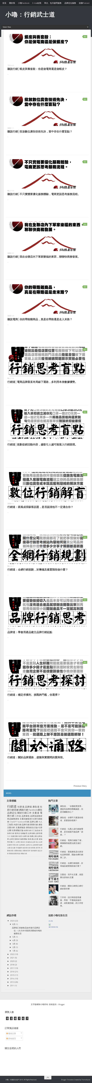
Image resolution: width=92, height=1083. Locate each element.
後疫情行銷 (26, 848)
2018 (12, 964)
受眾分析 (15, 845)
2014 (12, 978)
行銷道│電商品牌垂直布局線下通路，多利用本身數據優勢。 (42, 382)
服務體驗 (23, 839)
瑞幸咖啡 (34, 850)
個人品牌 (39, 842)
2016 (12, 971)
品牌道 (28, 806)
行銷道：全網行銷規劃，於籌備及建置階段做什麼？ (37, 569)
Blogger (61, 1004)
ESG (14, 842)
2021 (12, 957)
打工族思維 (36, 830)
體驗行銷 (24, 853)
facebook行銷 (23, 821)
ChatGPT (13, 821)
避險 (40, 839)
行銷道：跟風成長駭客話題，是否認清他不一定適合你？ (40, 507)
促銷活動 (14, 836)
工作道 (18, 815)
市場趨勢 (19, 848)
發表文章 (12, 1033)
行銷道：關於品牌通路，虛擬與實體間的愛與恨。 (36, 757)
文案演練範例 (26, 818)
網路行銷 (23, 810)
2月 (13, 947)
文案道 (35, 812)
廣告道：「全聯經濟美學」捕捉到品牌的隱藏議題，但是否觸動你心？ (71, 809)
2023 (12, 920)
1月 (13, 950)
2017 (12, 968)
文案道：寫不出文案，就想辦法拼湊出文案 (71, 876)
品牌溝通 (38, 833)
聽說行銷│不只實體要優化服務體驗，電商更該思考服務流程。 (43, 194)
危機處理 (23, 833)
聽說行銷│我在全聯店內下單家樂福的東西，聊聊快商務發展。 (43, 257)
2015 (12, 975)
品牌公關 (34, 821)
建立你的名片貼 (53, 927)
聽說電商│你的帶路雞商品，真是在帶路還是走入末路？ (39, 319)
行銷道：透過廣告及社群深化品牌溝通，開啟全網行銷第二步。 (71, 854)
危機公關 (33, 836)
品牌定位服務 (70, 3)
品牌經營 (35, 845)
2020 (12, 961)
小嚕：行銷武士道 (30, 14)
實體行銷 (34, 824)
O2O (9, 836)
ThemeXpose (85, 1079)
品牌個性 (22, 845)
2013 (12, 982)
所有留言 (12, 1038)
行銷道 (12, 806)
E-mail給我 (36, 3)
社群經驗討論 (18, 830)
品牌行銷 (26, 824)
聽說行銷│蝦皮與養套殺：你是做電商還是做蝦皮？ (37, 69)
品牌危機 (31, 833)
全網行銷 (25, 836)
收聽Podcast (84, 3)
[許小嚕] (50, 923)
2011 (12, 985)
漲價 (29, 839)
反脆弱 (9, 845)
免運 (20, 836)
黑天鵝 (9, 842)
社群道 (20, 806)
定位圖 (13, 848)
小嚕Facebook (23, 3)
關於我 (12, 3)
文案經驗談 (20, 827)
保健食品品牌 (30, 842)
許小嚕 (51, 921)
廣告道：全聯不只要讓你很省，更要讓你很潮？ (71, 819)
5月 (13, 936)
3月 (13, 943)
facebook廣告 (35, 810)
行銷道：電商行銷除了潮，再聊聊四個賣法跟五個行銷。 (71, 843)
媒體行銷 (27, 830)
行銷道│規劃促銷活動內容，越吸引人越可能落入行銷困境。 (42, 444)
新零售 (38, 848)
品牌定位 (12, 812)
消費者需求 (26, 850)
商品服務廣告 (13, 818)
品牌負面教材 (36, 815)
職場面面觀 (13, 853)
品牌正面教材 (14, 839)
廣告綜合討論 (32, 827)
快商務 (33, 848)
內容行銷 (17, 824)
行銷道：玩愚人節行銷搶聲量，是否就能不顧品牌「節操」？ (71, 831)
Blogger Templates (67, 1079)
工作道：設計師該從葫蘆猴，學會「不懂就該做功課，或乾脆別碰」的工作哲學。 (71, 901)
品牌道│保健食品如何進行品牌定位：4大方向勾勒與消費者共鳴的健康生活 (27, 930)
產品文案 (35, 839)
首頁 (4, 3)
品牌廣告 (26, 815)
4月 (13, 940)
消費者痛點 (18, 850)
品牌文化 (29, 845)
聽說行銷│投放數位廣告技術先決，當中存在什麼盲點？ (39, 131)
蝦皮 (18, 853)
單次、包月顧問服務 (52, 3)
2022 (12, 954)
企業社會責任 (21, 842)
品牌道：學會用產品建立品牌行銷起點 (29, 632)
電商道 (17, 833)
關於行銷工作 (24, 812)
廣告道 (35, 806)
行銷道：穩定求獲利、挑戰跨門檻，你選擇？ (33, 695)
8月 (13, 924)
